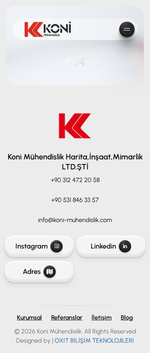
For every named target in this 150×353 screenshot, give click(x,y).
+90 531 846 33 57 (75, 200)
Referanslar (66, 317)
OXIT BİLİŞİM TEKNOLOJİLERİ (94, 340)
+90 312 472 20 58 (75, 180)
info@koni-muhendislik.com (75, 220)
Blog (127, 317)
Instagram (31, 246)
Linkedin (103, 246)
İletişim (102, 317)
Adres (32, 271)
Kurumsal (29, 317)
